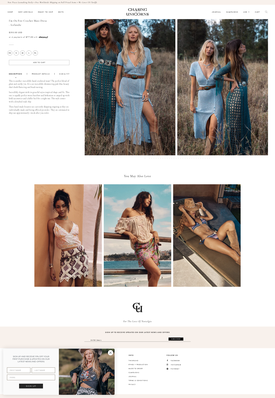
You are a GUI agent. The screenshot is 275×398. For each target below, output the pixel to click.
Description (15, 74)
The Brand (133, 360)
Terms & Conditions (138, 380)
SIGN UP (31, 386)
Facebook (175, 360)
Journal (216, 12)
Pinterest (175, 369)
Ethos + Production (138, 364)
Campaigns (232, 12)
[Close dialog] (110, 353)
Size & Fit (64, 74)
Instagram (176, 365)
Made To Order (136, 368)
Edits (61, 12)
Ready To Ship (45, 12)
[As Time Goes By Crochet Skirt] (68, 235)
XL (35, 53)
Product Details (41, 74)
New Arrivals (25, 12)
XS (10, 53)
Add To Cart (39, 62)
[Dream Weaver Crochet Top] (137, 235)
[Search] (266, 12)
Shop (10, 12)
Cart (257, 12)
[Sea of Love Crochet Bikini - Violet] (207, 235)
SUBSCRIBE (176, 339)
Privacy (132, 384)
